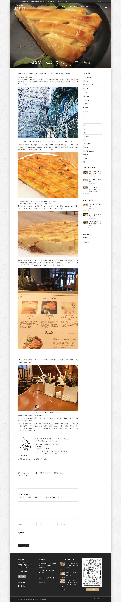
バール (85, 114)
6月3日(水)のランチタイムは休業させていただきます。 (95, 223)
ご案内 (86, 92)
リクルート (86, 136)
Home (58, 6)
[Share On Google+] (11, 598)
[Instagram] (102, 1)
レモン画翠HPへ (92, 589)
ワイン (85, 140)
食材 (84, 162)
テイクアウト (63, 65)
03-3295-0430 (63, 1)
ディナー (85, 103)
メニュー (85, 129)
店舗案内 (82, 6)
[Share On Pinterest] (7, 598)
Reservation (97, 7)
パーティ (85, 122)
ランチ (85, 133)
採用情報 (21, 576)
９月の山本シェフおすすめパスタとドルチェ (72, 565)
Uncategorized (87, 77)
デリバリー (86, 107)
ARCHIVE (85, 237)
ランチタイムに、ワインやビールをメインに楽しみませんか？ (95, 189)
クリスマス (86, 96)
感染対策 (85, 154)
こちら (61, 473)
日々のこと (86, 158)
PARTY (75, 6)
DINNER (70, 6)
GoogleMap (52, 441)
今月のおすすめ (87, 143)
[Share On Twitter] (5, 598)
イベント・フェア (88, 84)
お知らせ (85, 81)
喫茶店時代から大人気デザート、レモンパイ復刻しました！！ (95, 206)
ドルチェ (70, 65)
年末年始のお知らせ (88, 151)
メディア (85, 125)
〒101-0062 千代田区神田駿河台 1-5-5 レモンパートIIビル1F (26, 565)
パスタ (85, 118)
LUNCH (64, 6)
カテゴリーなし (87, 88)
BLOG (87, 6)
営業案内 (85, 147)
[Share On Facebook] (2, 598)
